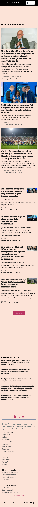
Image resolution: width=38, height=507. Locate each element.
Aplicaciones (6, 447)
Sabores (5, 444)
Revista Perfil (7, 442)
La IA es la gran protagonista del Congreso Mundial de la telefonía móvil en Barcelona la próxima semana (17, 109)
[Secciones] (3, 2)
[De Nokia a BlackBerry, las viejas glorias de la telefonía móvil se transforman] (32, 218)
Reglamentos (6, 480)
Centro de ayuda (7, 490)
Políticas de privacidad (10, 472)
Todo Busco (6, 460)
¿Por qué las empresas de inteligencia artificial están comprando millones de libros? (15, 371)
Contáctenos (6, 488)
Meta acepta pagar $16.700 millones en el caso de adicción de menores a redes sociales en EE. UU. (16, 362)
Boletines (5, 449)
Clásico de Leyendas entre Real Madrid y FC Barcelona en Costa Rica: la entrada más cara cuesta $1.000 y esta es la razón (17, 155)
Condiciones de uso (9, 475)
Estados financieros (9, 477)
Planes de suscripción (10, 492)
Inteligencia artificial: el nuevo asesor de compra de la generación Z (16, 380)
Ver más (19, 313)
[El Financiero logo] (14, 3)
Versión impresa (8, 452)
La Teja (4, 437)
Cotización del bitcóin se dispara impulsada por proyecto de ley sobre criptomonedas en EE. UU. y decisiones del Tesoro (17, 388)
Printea (4, 464)
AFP (5, 122)
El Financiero (6, 439)
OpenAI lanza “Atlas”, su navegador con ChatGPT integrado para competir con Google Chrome (16, 397)
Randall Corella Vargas (12, 76)
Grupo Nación (6, 435)
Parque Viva (6, 462)
